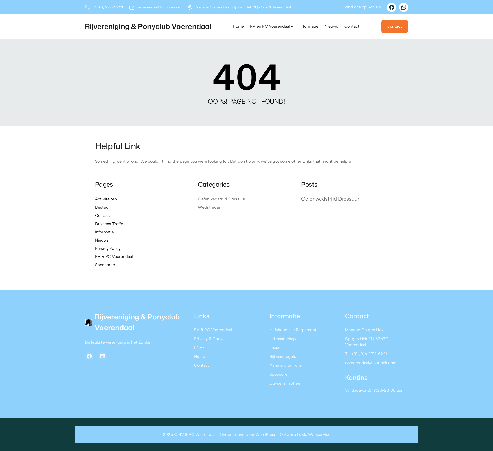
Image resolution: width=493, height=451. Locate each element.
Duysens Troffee (110, 223)
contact (394, 26)
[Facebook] (391, 7)
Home (238, 26)
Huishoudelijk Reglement (293, 329)
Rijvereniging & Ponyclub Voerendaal (148, 26)
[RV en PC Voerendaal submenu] (292, 26)
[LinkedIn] (102, 356)
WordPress (265, 434)
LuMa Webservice (313, 434)
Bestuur (102, 207)
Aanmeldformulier (286, 365)
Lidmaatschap (283, 338)
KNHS (199, 347)
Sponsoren (105, 264)
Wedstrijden (209, 207)
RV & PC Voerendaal (114, 256)
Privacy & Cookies (211, 338)
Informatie (104, 231)
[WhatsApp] (403, 7)
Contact (102, 215)
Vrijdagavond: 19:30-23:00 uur (374, 390)
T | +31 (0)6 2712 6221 (366, 353)
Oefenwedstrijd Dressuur (221, 199)
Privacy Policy (108, 248)
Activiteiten (106, 199)
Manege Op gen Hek (364, 329)
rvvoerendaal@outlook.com (370, 362)
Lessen (276, 347)
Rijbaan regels (283, 356)
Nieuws (102, 240)
